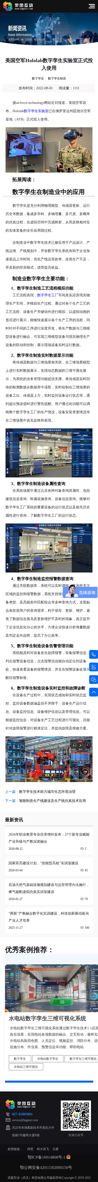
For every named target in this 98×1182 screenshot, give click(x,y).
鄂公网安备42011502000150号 (46, 1167)
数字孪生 (38, 78)
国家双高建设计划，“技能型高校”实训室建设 (43, 863)
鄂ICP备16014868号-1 (46, 1157)
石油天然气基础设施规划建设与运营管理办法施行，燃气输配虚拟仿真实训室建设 (49, 888)
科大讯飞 (43, 1149)
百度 (56, 1149)
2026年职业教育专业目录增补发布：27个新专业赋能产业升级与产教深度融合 (49, 838)
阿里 (30, 1149)
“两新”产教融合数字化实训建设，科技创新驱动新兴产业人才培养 (49, 917)
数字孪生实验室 (36, 111)
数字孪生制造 (57, 78)
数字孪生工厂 (47, 295)
